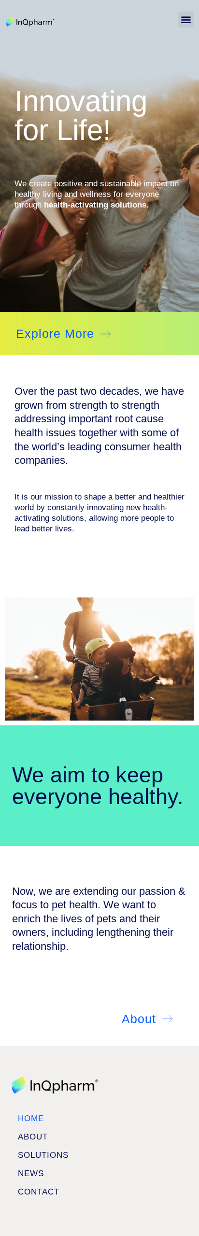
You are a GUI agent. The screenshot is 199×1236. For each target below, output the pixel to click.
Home (31, 1118)
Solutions (43, 1155)
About (33, 1136)
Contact (38, 1191)
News (31, 1173)
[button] (186, 20)
